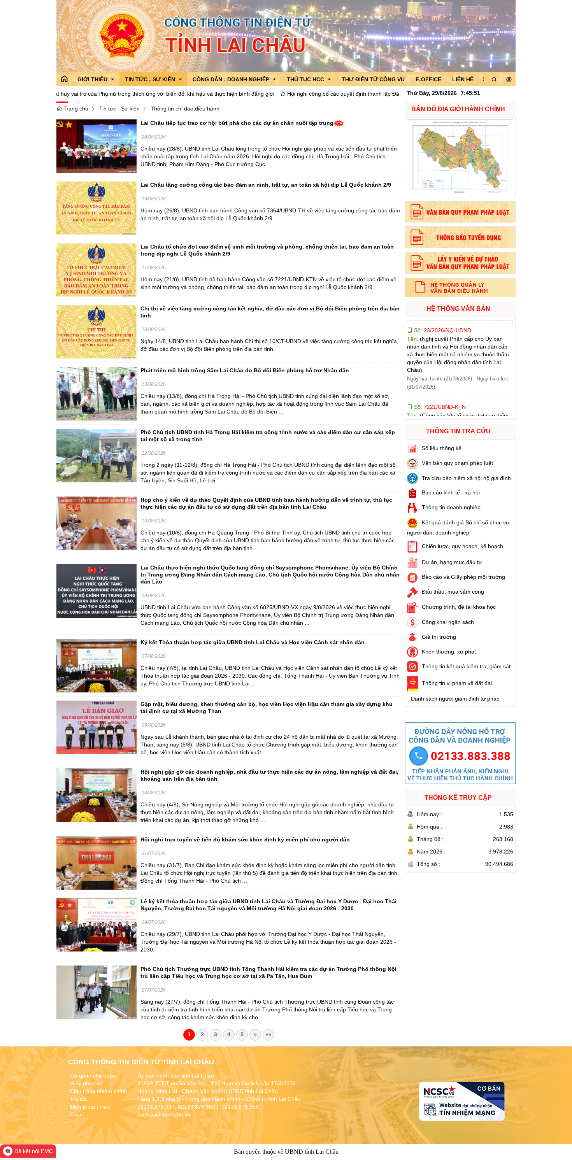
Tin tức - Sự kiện (119, 108)
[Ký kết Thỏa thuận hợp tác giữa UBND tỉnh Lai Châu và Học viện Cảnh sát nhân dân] (96, 665)
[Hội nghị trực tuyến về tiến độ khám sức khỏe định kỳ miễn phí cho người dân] (96, 862)
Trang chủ (75, 108)
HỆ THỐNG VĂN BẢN (458, 308)
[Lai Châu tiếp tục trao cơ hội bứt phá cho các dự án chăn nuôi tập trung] (96, 146)
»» (268, 1034)
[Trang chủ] (64, 79)
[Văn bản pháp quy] (460, 212)
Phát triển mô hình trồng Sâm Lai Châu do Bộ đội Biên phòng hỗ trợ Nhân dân (244, 370)
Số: (439, 371)
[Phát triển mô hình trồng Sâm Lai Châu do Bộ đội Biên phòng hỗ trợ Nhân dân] (96, 393)
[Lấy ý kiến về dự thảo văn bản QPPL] (460, 263)
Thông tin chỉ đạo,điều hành (185, 108)
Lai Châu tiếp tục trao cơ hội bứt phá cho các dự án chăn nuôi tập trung (236, 123)
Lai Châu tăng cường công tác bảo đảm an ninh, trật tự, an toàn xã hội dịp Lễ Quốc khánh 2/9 (265, 185)
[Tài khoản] (509, 80)
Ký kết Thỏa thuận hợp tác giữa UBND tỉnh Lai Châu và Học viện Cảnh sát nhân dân (252, 642)
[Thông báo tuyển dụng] (460, 237)
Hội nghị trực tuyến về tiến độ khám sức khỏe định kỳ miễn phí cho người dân (245, 839)
